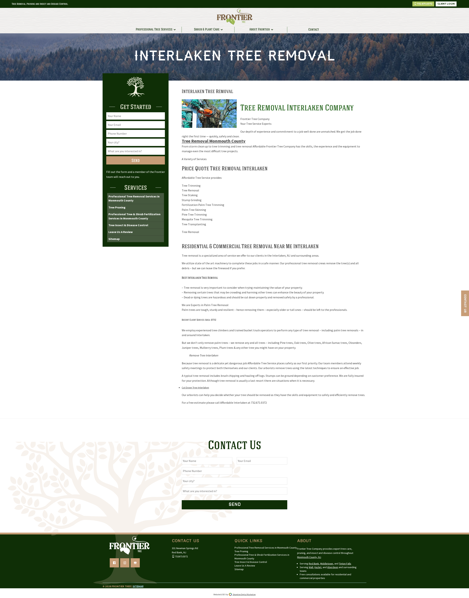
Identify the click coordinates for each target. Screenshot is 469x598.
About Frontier (259, 29)
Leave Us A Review (120, 232)
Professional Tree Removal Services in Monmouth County (134, 198)
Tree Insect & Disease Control (128, 225)
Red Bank (314, 563)
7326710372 (181, 556)
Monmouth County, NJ (309, 557)
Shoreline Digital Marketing (244, 594)
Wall (311, 567)
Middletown (326, 563)
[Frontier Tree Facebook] (114, 562)
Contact (313, 30)
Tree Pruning (116, 207)
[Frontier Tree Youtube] (135, 562)
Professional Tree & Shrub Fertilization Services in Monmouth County (134, 216)
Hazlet (317, 567)
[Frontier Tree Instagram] (124, 562)
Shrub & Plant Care (206, 29)
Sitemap (114, 239)
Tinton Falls (345, 563)
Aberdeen (332, 567)
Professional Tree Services (154, 29)
